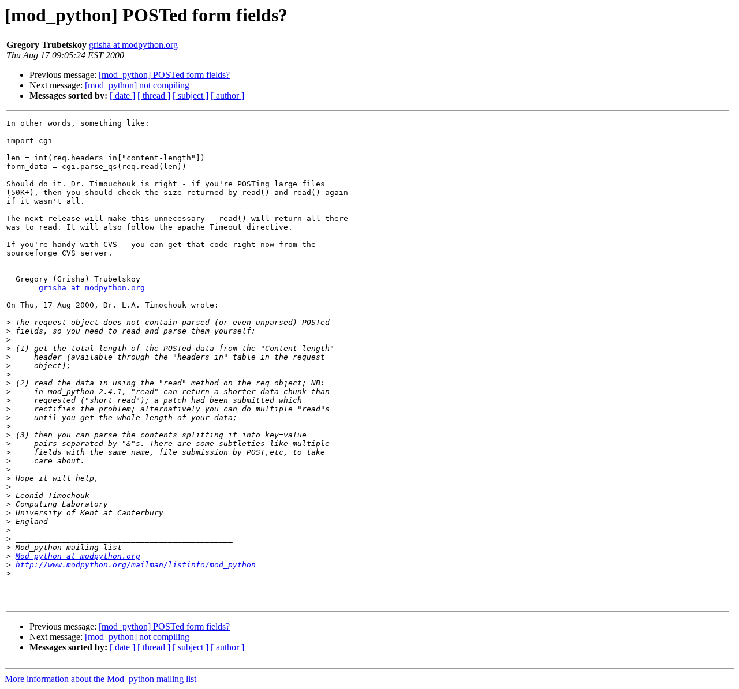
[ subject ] (190, 95)
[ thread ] (153, 95)
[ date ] (122, 95)
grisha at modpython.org (133, 45)
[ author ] (227, 95)
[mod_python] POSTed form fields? (164, 75)
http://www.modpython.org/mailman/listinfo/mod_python (136, 564)
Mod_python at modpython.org (78, 556)
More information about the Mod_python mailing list (100, 679)
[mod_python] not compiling (137, 85)
